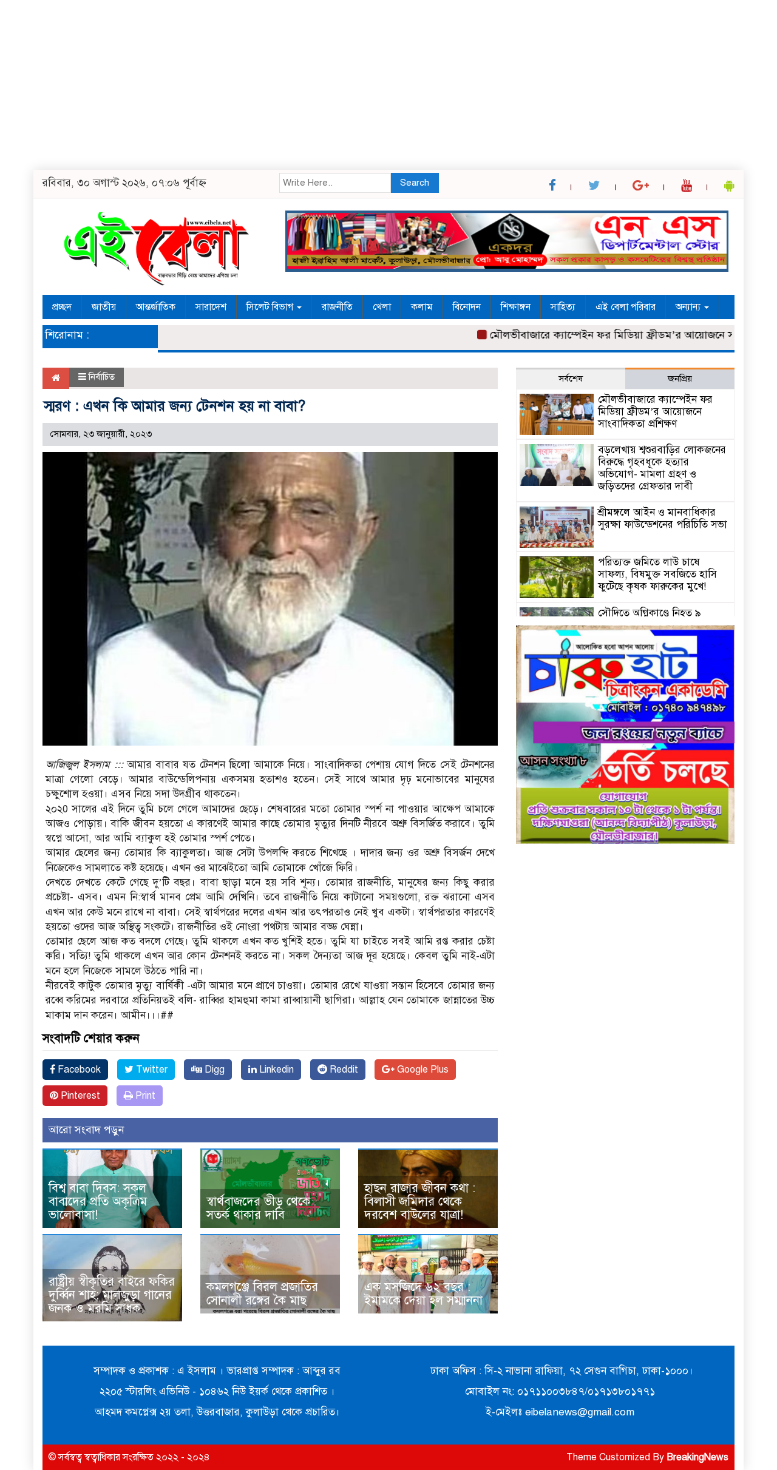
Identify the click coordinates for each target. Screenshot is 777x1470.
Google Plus (422, 1070)
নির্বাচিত (102, 376)
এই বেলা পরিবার (625, 307)
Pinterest (79, 1096)
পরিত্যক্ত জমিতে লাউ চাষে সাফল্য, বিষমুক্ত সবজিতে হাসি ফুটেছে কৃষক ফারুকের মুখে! (657, 574)
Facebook (78, 1070)
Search (414, 182)
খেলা (382, 307)
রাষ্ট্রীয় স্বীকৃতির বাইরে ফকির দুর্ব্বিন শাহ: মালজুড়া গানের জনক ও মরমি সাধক (112, 1295)
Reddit (342, 1070)
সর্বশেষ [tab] (570, 378)
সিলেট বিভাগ (271, 307)
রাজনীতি (337, 307)
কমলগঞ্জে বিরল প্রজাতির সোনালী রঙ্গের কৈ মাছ (262, 1294)
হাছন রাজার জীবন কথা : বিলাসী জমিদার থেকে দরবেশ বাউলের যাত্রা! (419, 1201)
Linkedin (275, 1070)
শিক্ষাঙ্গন (516, 307)
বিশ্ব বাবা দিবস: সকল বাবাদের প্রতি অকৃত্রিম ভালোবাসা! (98, 1201)
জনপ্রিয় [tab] (680, 378)
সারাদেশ (210, 307)
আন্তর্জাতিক (155, 307)
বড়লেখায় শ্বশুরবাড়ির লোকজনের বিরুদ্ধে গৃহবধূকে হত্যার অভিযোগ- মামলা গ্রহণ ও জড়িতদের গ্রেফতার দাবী (662, 467)
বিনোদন (467, 307)
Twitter (151, 1070)
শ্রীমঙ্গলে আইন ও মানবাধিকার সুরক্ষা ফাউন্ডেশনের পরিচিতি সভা (662, 518)
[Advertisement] (364, 85)
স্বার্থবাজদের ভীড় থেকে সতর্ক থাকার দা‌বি (258, 1208)
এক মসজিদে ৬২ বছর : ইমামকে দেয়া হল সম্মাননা (423, 1294)
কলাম (422, 307)
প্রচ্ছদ (62, 307)
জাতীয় (104, 307)
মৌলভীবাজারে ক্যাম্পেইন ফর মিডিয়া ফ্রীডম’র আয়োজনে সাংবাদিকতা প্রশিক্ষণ (655, 411)
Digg (213, 1070)
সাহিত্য (563, 307)
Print (144, 1096)
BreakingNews (697, 1457)
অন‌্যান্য (689, 307)
